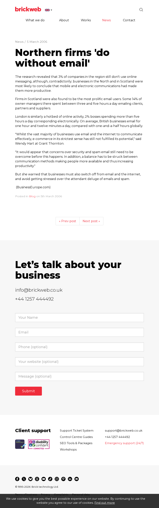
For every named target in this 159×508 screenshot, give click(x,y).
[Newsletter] (76, 479)
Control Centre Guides (76, 437)
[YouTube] (43, 479)
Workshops (68, 449)
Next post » (91, 221)
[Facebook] (17, 479)
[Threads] (37, 479)
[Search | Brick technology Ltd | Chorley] (141, 10)
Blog (32, 196)
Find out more (104, 503)
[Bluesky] (30, 479)
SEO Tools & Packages (76, 443)
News (19, 42)
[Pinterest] (63, 479)
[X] (24, 479)
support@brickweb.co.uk (123, 430)
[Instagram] (57, 479)
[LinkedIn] (70, 479)
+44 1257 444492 (34, 299)
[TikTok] (50, 479)
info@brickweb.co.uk (38, 290)
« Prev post (67, 221)
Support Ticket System (76, 430)
